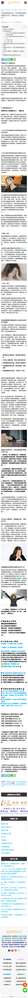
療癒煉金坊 (20, 22)
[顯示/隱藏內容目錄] (23, 27)
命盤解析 (4, 840)
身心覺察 (11, 10)
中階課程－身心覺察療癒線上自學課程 (12, 647)
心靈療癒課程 (5, 847)
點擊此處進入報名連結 (11, 666)
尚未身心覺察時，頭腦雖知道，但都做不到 (14, 52)
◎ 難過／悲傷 (9, 40)
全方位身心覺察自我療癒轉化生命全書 (13, 691)
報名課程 (25, 984)
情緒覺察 (3, 10)
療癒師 (4, 784)
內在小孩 (18, 783)
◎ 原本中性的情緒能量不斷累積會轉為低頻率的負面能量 (15, 33)
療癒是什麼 (4, 824)
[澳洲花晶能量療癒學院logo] (14, 803)
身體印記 (18, 576)
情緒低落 (22, 248)
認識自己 (21, 10)
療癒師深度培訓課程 (7, 850)
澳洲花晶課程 (5, 853)
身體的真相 (16, 10)
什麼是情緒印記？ (8, 31)
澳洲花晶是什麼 (6, 827)
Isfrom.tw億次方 (23, 996)
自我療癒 (13, 784)
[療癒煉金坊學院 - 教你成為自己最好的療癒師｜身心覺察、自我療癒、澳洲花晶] (14, 2)
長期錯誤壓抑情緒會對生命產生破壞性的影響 (14, 44)
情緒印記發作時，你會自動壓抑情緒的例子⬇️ (14, 48)
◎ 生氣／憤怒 (9, 41)
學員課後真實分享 (6, 843)
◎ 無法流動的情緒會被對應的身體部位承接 (15, 37)
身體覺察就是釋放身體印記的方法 (12, 55)
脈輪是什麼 (4, 830)
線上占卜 (4, 837)
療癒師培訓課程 (19, 784)
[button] (2, 2)
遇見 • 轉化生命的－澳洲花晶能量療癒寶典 (14, 693)
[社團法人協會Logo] (14, 810)
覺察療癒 (7, 10)
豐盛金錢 (23, 783)
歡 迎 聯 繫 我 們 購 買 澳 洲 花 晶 (14, 673)
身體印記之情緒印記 (8, 29)
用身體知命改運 (6, 834)
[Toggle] (26, 824)
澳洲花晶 (17, 938)
